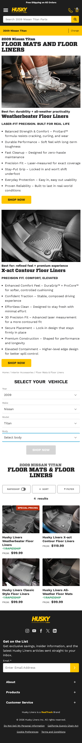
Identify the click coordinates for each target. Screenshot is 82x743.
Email (7, 660)
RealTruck (47, 712)
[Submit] (74, 667)
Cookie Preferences (27, 732)
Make (5, 403)
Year (4, 388)
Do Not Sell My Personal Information (24, 725)
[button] (41, 682)
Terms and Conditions (53, 732)
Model (5, 417)
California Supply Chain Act (63, 725)
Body (5, 431)
